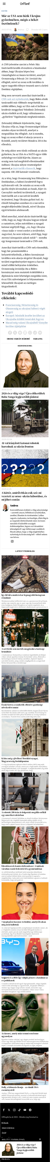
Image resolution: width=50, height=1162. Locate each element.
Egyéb (4, 11)
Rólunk (5, 1122)
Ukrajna (37, 338)
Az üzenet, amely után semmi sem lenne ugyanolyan (20, 1035)
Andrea (21, 29)
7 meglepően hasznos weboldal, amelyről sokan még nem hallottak (24, 923)
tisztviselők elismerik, (24, 168)
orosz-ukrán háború (18, 338)
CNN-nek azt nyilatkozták (15, 99)
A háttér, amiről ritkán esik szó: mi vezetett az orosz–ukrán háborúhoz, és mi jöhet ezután (24, 496)
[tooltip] (10, 333)
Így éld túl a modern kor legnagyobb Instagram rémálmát (23, 596)
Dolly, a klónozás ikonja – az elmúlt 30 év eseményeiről (20, 1088)
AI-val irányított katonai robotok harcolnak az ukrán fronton (20, 444)
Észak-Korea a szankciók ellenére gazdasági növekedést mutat (22, 706)
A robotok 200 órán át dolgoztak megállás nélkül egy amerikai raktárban (24, 814)
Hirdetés (6, 1158)
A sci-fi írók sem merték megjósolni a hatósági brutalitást (23, 650)
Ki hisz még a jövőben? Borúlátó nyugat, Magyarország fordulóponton (20, 760)
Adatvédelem (8, 1127)
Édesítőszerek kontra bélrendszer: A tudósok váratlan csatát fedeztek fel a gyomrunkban (23, 867)
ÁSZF (4, 1132)
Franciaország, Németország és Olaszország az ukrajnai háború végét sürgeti (25, 308)
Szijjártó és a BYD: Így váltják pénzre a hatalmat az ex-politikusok (25, 979)
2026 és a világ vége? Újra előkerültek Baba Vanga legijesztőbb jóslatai (23, 395)
